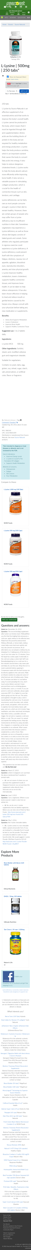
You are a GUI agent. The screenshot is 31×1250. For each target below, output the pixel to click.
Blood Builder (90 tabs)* (11, 1083)
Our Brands (6, 1224)
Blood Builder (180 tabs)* (11, 1087)
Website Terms (7, 1217)
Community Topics (8, 1229)
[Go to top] (2, 18)
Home (4, 24)
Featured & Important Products (11, 1228)
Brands (10, 24)
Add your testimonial (9, 619)
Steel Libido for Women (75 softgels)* (13, 1020)
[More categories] (28, 12)
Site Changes (6, 1236)
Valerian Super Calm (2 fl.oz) (10, 1109)
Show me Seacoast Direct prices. (16, 78)
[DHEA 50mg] (15, 909)
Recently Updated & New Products (12, 1226)
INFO (6, 17)
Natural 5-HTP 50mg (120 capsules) (16, 1148)
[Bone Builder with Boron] (15, 876)
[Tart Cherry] (15, 947)
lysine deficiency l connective (11, 990)
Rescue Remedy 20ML (14, 1145)
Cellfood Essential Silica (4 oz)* (13, 1103)
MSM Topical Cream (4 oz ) (12, 1160)
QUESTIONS (22, 17)
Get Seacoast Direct (15, 11)
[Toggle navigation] (26, 7)
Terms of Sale (7, 1215)
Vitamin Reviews (7, 1238)
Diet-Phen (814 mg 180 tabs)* (12, 1116)
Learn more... (15, 79)
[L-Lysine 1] (15, 506)
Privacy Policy (7, 1219)
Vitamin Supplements (9, 1233)
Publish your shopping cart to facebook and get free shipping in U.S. (15, 981)
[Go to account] (21, 7)
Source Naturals (20, 24)
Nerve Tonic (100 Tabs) (12, 1016)
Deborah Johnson (10, 420)
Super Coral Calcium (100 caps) (13, 1202)
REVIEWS (13, 17)
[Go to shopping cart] (15, 7)
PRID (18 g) (13, 1166)
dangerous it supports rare (20, 991)
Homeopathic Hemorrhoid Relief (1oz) (16, 1169)
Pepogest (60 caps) (10, 1112)
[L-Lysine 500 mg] (15, 547)
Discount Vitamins (8, 1235)
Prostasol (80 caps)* (10, 1181)
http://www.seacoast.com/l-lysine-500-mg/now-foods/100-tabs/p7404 (14, 814)
